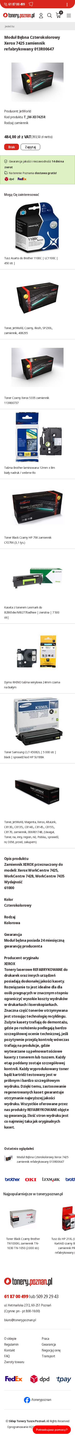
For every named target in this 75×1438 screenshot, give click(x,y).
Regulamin (11, 1344)
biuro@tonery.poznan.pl (20, 1320)
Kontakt (9, 1350)
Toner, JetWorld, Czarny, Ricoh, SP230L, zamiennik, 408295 (28, 330)
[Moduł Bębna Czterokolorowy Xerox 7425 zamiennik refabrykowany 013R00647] (37, 81)
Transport (48, 1356)
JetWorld (25, 111)
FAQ (7, 1356)
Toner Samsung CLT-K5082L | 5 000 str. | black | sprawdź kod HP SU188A (30, 754)
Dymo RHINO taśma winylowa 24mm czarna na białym (32, 684)
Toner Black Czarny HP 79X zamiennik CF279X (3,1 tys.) (27, 539)
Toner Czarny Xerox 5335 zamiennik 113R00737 (26, 400)
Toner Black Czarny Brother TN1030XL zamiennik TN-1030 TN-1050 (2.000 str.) (23, 1243)
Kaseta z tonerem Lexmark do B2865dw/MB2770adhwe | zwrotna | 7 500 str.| (31, 612)
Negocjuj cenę (51, 1350)
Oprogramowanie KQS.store (24, 1427)
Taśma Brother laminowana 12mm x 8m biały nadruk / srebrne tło (29, 470)
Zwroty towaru (14, 1362)
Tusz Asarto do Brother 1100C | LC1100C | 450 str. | (31, 260)
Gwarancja (49, 1344)
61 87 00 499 (16, 4)
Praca (45, 1338)
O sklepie (10, 1338)
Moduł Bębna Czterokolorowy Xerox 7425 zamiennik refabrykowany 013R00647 (42, 1159)
